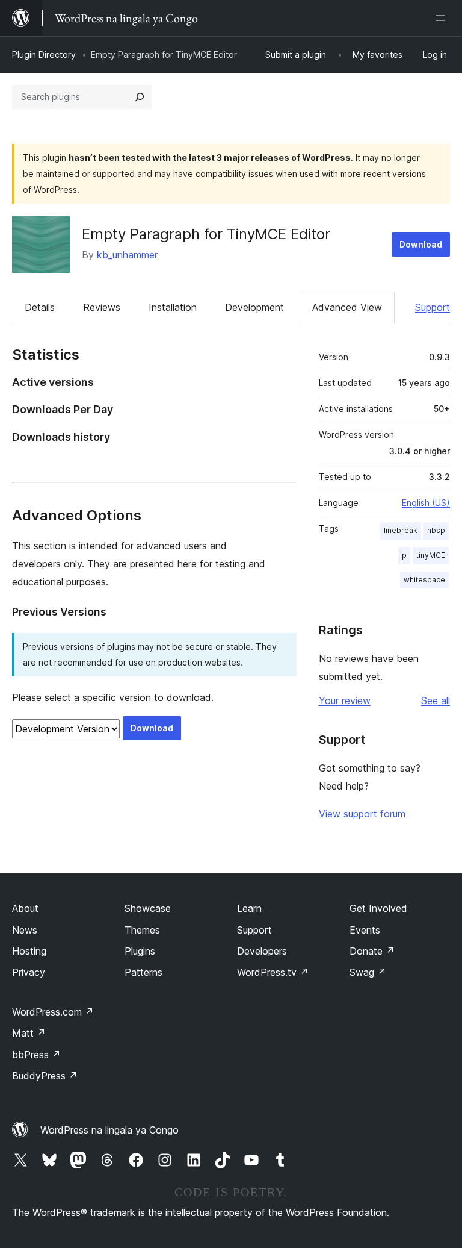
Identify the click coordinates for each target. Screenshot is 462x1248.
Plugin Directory (44, 54)
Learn (249, 908)
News (24, 930)
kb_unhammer (127, 255)
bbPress (36, 1055)
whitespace (424, 579)
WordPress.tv (273, 972)
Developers (262, 951)
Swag (368, 972)
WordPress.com (53, 1012)
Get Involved (378, 908)
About (25, 908)
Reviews (101, 307)
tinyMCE (430, 555)
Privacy (28, 972)
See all (435, 700)
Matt (29, 1033)
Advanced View (347, 307)
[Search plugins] (140, 97)
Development (254, 307)
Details (40, 307)
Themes (142, 930)
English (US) (426, 503)
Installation (173, 307)
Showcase (148, 908)
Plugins (140, 951)
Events (365, 930)
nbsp (436, 530)
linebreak (400, 530)
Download (420, 244)
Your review (345, 700)
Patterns (143, 972)
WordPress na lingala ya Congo (109, 1130)
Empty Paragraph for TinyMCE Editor (206, 234)
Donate (372, 951)
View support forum (362, 814)
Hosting (29, 951)
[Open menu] (443, 18)
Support (432, 307)
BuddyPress (45, 1076)
